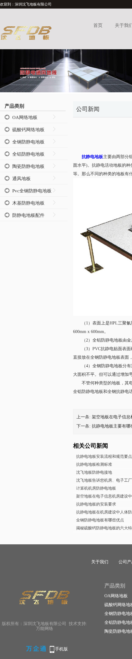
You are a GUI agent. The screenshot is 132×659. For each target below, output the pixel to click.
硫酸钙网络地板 (28, 129)
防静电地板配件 (28, 215)
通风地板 (21, 178)
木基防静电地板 (28, 203)
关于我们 (99, 562)
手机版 (61, 649)
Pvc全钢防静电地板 (32, 190)
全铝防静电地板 (28, 154)
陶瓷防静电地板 (28, 166)
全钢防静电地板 (28, 141)
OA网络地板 (24, 117)
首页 (98, 25)
